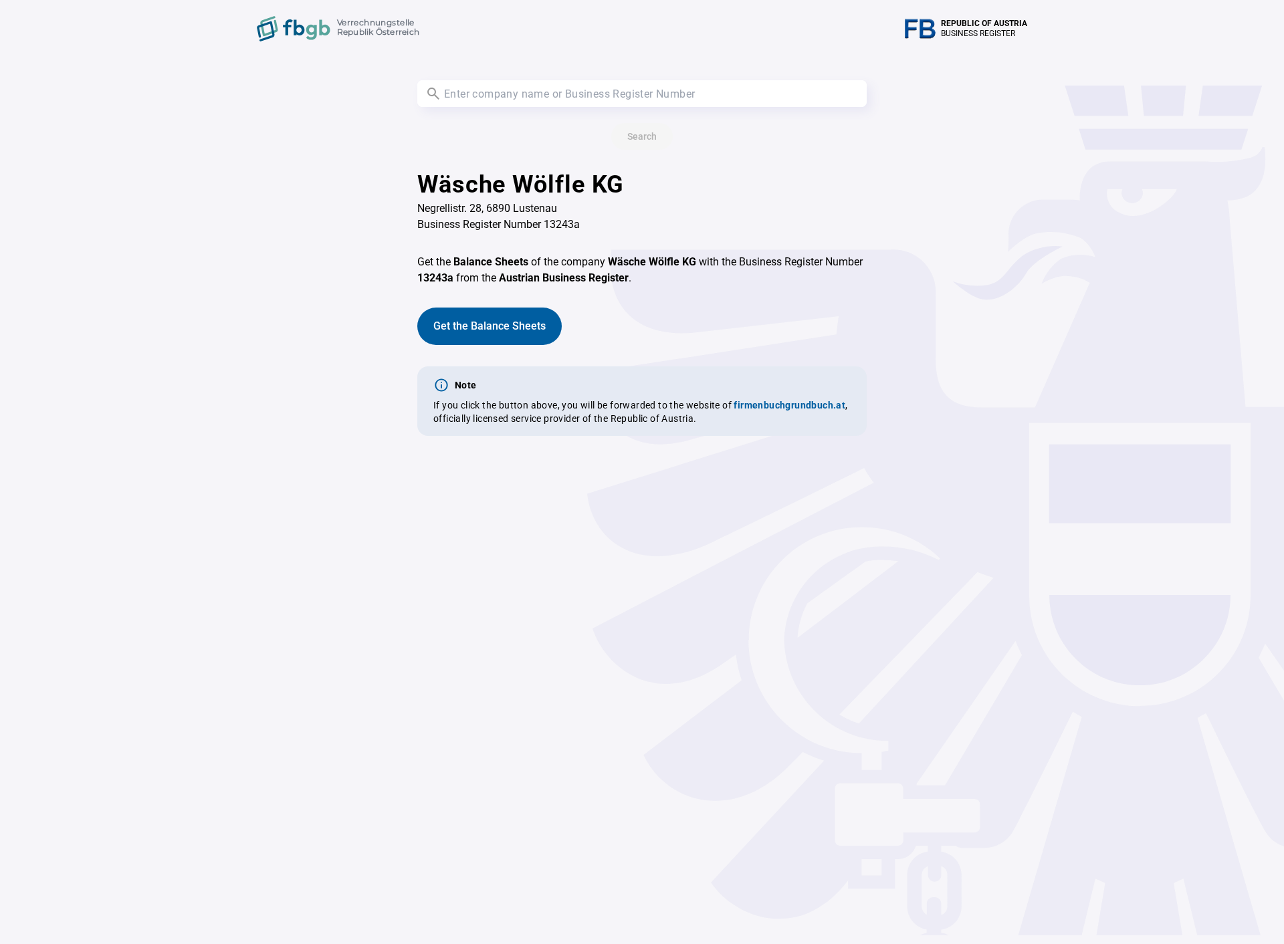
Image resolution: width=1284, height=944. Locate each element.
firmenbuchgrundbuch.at (789, 405)
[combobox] (642, 93)
